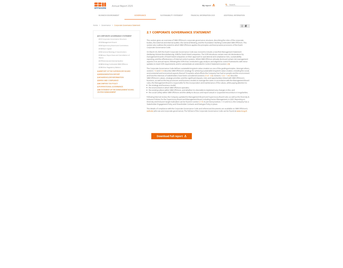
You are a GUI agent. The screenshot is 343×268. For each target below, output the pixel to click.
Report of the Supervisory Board (113, 71)
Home (95, 25)
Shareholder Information (110, 77)
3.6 (211, 75)
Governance (140, 15)
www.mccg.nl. (241, 111)
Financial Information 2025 (203, 15)
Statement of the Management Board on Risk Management (115, 90)
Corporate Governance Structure (113, 39)
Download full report (170, 136)
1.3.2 (223, 75)
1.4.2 (228, 75)
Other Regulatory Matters (110, 67)
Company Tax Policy (107, 83)
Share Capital (105, 49)
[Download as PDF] (246, 26)
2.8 (228, 64)
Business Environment (109, 15)
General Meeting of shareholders (112, 52)
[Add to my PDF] (242, 26)
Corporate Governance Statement (127, 25)
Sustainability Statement (171, 15)
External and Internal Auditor (111, 61)
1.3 (155, 71)
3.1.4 (162, 71)
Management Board (108, 42)
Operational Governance (110, 86)
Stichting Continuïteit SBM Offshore (113, 64)
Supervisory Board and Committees (113, 45)
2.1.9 (201, 101)
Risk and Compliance (107, 80)
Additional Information (234, 15)
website (150, 111)
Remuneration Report (108, 74)
